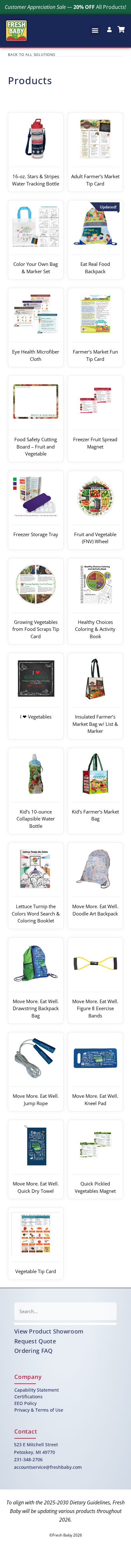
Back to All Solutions (31, 54)
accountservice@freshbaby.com (48, 1467)
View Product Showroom (48, 1331)
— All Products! (65, 6)
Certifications (28, 1397)
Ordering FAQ (33, 1350)
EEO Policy (25, 1403)
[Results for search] (65, 1324)
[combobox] (65, 1311)
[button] (95, 30)
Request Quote (35, 1341)
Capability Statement (36, 1390)
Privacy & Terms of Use (38, 1410)
